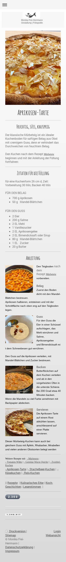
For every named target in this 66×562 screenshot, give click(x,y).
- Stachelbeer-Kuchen (41, 469)
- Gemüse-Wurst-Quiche (36, 462)
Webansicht (53, 535)
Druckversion (17, 531)
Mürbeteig (49, 154)
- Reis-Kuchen (31, 473)
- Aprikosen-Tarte (15, 469)
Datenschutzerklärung (19, 547)
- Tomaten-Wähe (13, 462)
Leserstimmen (32, 486)
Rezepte (12, 483)
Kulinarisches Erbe (31, 483)
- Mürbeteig (33, 458)
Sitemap (10, 535)
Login (57, 531)
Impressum (12, 551)
